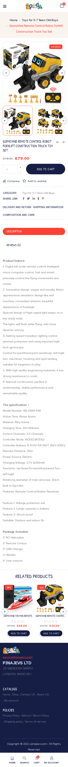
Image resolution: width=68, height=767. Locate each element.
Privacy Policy (11, 715)
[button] (62, 5)
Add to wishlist (37, 180)
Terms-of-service (35, 721)
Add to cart (46, 169)
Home (13, 20)
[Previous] (6, 73)
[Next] (61, 73)
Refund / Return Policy (35, 715)
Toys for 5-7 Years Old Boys (40, 20)
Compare (13, 180)
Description (14, 231)
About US (43, 694)
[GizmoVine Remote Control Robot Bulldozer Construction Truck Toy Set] (50, 598)
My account (11, 700)
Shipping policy (13, 721)
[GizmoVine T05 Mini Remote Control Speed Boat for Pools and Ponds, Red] (18, 598)
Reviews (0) (14, 245)
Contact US (27, 694)
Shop (15, 694)
